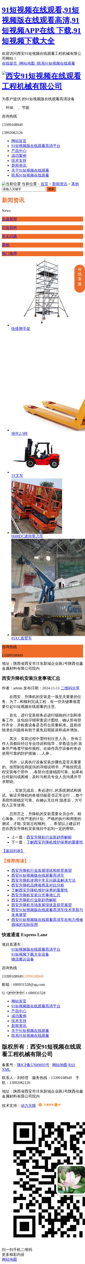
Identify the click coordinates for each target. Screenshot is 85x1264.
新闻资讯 (18, 165)
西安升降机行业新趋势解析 (49, 837)
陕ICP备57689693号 (33, 1065)
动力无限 (28, 1106)
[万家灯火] (49, 1106)
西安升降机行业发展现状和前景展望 (41, 870)
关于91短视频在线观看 (30, 170)
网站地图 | (28, 63)
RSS (71, 1065)
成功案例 (18, 156)
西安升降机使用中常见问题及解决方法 (43, 880)
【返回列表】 (13, 851)
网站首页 (18, 141)
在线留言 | (11, 63)
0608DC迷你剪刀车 (27, 536)
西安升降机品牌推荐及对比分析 (37, 885)
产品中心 (18, 151)
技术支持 (18, 161)
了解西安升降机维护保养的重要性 (54, 842)
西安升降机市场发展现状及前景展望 (41, 905)
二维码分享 (70, 688)
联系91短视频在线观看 (56, 63)
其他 (75, 184)
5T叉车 (17, 476)
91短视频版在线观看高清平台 (35, 146)
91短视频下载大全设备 (30, 954)
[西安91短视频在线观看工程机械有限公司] (42, 86)
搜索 (51, 189)
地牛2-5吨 (19, 434)
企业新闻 (9, 219)
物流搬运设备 (22, 959)
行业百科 (9, 227)
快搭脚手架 (20, 329)
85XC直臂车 (21, 638)
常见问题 (9, 236)
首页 (44, 184)
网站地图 (59, 1065)
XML (6, 1070)
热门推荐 (9, 253)
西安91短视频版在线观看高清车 (37, 875)
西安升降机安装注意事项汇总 (35, 895)
